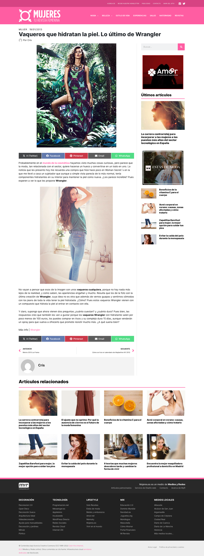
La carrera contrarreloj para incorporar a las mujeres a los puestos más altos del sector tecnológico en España (159, 139)
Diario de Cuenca (162, 523)
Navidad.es (125, 512)
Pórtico (22, 533)
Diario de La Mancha (163, 526)
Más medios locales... (163, 533)
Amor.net (90, 516)
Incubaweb (58, 516)
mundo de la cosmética (56, 163)
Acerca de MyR (178, 488)
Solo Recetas (92, 505)
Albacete (158, 505)
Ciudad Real (159, 519)
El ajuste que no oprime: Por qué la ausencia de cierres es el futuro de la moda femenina (80, 422)
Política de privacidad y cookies (171, 547)
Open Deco (24, 508)
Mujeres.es (91, 523)
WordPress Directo (61, 519)
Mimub (22, 530)
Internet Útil (58, 530)
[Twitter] (184, 3)
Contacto (157, 3)
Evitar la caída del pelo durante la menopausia (171, 237)
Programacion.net (61, 505)
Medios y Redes (176, 484)
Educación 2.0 (126, 505)
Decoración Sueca (27, 512)
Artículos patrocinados (121, 488)
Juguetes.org (126, 516)
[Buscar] (181, 46)
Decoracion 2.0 (25, 505)
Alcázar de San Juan (163, 508)
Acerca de (111, 3)
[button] (97, 15)
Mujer (23, 29)
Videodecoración (26, 519)
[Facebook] (180, 3)
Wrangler (35, 329)
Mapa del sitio (168, 3)
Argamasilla (159, 512)
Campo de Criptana (163, 516)
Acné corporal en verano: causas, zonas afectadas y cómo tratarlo (171, 208)
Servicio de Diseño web (145, 488)
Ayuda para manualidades (30, 523)
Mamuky (90, 519)
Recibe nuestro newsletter (128, 3)
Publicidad (146, 3)
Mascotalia (125, 523)
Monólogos (125, 519)
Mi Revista (125, 533)
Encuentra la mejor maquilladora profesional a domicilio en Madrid (165, 465)
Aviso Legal (152, 547)
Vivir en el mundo (94, 526)
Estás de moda (93, 508)
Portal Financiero (127, 530)
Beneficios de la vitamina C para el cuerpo (169, 192)
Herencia (158, 530)
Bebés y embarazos (95, 512)
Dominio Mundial (127, 508)
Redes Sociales (59, 523)
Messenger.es (59, 508)
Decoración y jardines (28, 526)
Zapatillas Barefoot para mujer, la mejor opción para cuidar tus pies (171, 224)
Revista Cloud (59, 526)
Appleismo (57, 512)
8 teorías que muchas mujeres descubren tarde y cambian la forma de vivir (120, 466)
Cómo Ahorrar (126, 526)
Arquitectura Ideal (27, 516)
